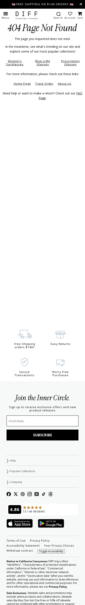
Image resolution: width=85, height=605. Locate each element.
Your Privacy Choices (59, 545)
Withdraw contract (20, 550)
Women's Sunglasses (15, 62)
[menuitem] (58, 15)
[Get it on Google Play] (51, 523)
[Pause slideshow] (81, 4)
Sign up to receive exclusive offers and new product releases (42, 409)
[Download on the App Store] (20, 523)
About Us (64, 84)
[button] (5, 15)
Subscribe (42, 435)
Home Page (22, 84)
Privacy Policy (40, 540)
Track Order (44, 84)
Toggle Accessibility (51, 551)
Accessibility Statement (23, 545)
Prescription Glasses (70, 62)
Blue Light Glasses (42, 62)
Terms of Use (16, 540)
